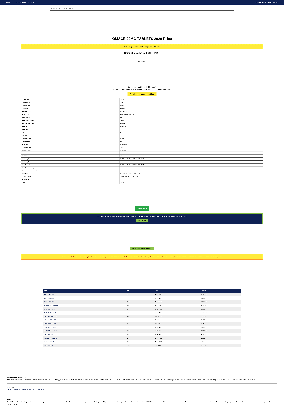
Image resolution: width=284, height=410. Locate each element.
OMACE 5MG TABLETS (50, 341)
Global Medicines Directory (267, 2)
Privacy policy (9, 2)
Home (10, 390)
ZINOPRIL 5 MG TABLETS (51, 305)
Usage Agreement (21, 2)
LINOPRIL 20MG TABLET (50, 327)
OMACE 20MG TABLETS (50, 338)
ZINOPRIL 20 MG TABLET (51, 312)
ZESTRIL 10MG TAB (49, 294)
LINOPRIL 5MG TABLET (50, 323)
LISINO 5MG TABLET (49, 334)
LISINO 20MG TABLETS (50, 320)
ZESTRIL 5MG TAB (49, 301)
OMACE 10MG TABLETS (50, 345)
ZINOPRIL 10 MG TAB (49, 309)
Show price (142, 208)
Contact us (31, 2)
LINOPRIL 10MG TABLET (50, 330)
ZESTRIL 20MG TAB (49, 298)
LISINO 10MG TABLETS (50, 316)
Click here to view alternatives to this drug (142, 248)
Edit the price (142, 220)
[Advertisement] (80, 23)
